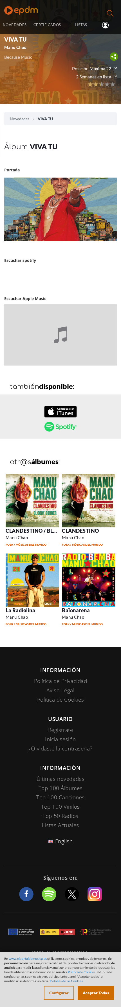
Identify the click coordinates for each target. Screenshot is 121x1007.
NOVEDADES (14, 24)
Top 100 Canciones (60, 797)
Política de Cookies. (82, 972)
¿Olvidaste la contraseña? (60, 748)
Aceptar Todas (96, 992)
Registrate (60, 730)
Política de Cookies (60, 699)
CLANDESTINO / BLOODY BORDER (48, 531)
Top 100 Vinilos (60, 806)
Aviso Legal (60, 690)
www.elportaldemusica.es (28, 958)
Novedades (19, 118)
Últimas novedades (61, 779)
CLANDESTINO (80, 531)
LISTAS (81, 24)
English (64, 841)
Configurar (59, 992)
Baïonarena (76, 610)
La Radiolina (20, 610)
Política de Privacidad (60, 681)
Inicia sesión (107, 25)
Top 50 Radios (60, 816)
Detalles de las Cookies (66, 981)
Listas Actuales (60, 825)
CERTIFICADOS (47, 24)
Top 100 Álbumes (61, 788)
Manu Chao (17, 537)
